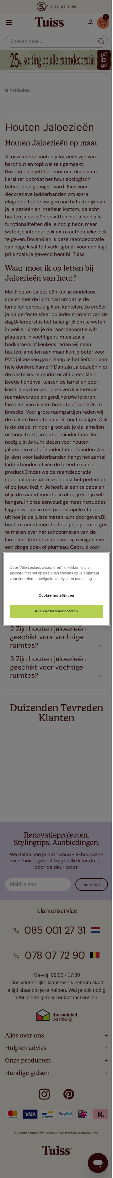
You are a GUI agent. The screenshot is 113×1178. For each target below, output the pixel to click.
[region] (56, 589)
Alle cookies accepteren (56, 611)
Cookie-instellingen (56, 595)
